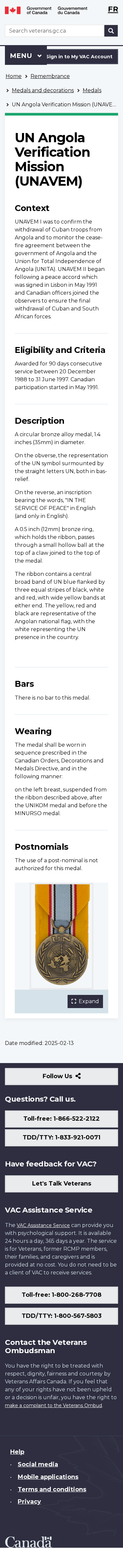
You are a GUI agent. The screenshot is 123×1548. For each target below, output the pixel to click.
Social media (38, 1464)
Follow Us (72, 1078)
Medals (92, 90)
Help (17, 1451)
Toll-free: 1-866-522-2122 (61, 1118)
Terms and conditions (52, 1489)
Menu (22, 56)
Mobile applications (48, 1477)
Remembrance (50, 76)
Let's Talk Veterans (61, 1183)
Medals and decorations (43, 90)
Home (14, 76)
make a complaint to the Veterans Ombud (53, 1405)
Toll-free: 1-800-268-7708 (61, 1294)
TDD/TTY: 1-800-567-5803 (62, 1316)
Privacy (29, 1501)
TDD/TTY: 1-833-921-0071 (61, 1137)
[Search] (111, 31)
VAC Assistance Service (43, 1225)
